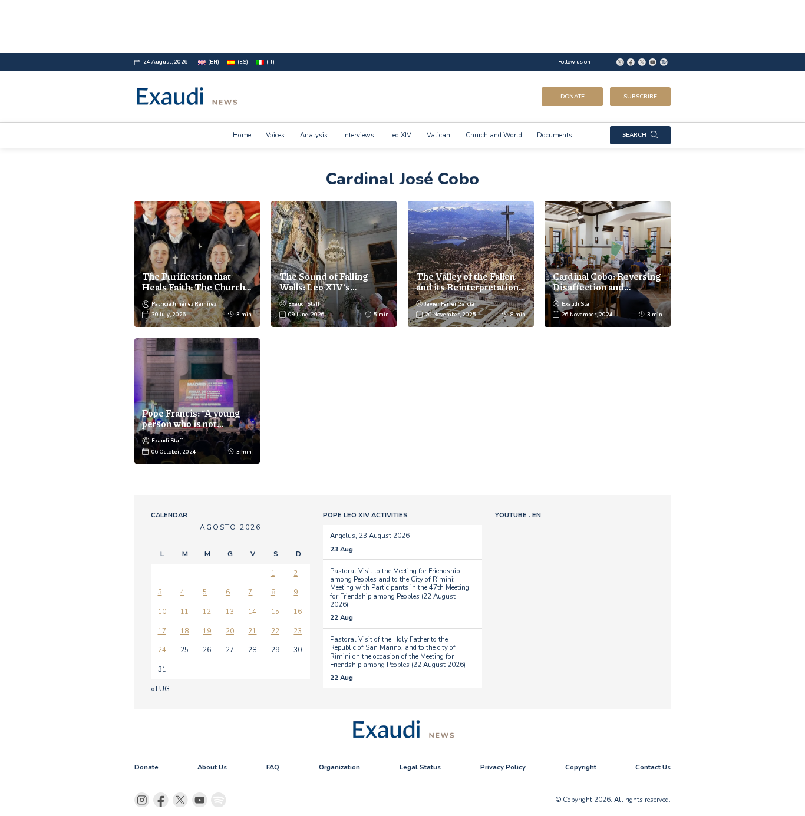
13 (230, 611)
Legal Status (420, 767)
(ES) (242, 61)
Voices (275, 135)
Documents (554, 135)
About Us (212, 767)
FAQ (272, 767)
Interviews (358, 135)
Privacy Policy (503, 767)
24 (162, 650)
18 (184, 631)
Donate (572, 96)
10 (162, 611)
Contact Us (653, 767)
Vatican (438, 135)
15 (275, 611)
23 (297, 631)
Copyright (580, 767)
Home (242, 135)
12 (207, 611)
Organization (339, 767)
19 (207, 631)
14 (252, 611)
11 (184, 611)
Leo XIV (400, 135)
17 (162, 631)
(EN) (213, 61)
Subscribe (640, 96)
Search (634, 135)
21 (252, 631)
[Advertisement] (403, 26)
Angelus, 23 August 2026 (370, 535)
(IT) (270, 61)
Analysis (314, 135)
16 (297, 611)
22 (275, 631)
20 (230, 631)
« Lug (160, 688)
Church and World (494, 135)
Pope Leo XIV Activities (365, 515)
